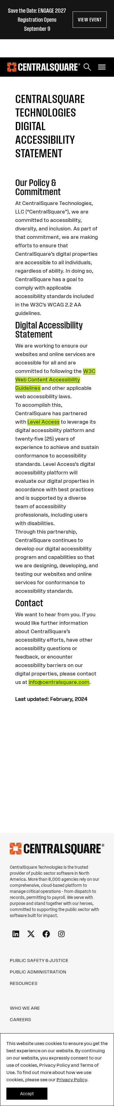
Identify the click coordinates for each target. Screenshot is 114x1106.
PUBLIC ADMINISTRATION (38, 971)
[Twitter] (31, 934)
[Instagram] (61, 934)
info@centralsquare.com (59, 682)
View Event (90, 20)
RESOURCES (23, 983)
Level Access (43, 422)
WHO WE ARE (25, 1008)
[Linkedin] (16, 934)
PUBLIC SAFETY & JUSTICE (39, 960)
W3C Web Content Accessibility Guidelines (55, 379)
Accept (27, 1093)
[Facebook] (46, 934)
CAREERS (20, 1019)
